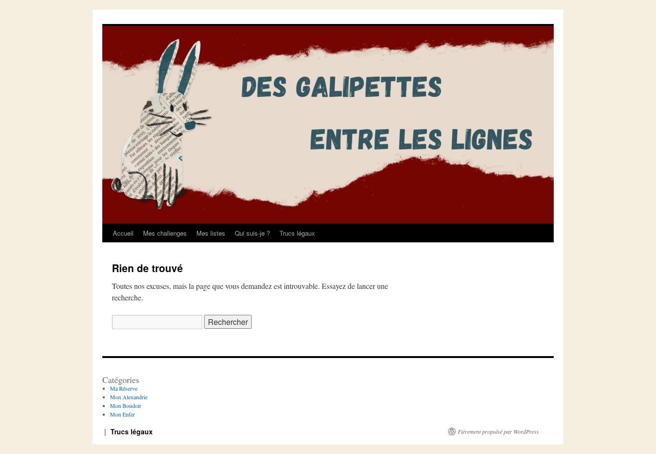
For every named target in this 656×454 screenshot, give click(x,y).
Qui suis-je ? (252, 233)
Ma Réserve (123, 388)
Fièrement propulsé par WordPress (498, 431)
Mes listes (210, 233)
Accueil (123, 233)
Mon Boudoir (125, 405)
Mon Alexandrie (128, 397)
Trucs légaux (297, 233)
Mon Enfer (122, 414)
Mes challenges (165, 233)
